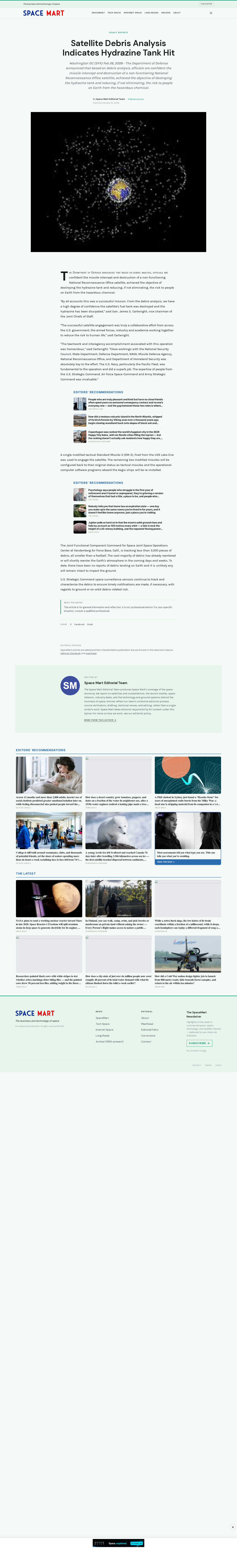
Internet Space (133, 13)
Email (90, 624)
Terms (208, 1065)
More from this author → (100, 720)
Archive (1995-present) (109, 1041)
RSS (204, 1051)
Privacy (197, 1065)
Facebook (79, 624)
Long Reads (152, 13)
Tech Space (114, 13)
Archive (166, 13)
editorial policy (142, 713)
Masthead (147, 1024)
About (177, 13)
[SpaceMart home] (43, 13)
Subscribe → (199, 1043)
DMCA (219, 1065)
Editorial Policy (149, 1029)
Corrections (148, 1035)
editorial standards (70, 653)
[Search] (211, 13)
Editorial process (136, 99)
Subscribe (206, 4)
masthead (91, 653)
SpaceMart (98, 13)
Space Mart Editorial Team (110, 99)
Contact (146, 1041)
